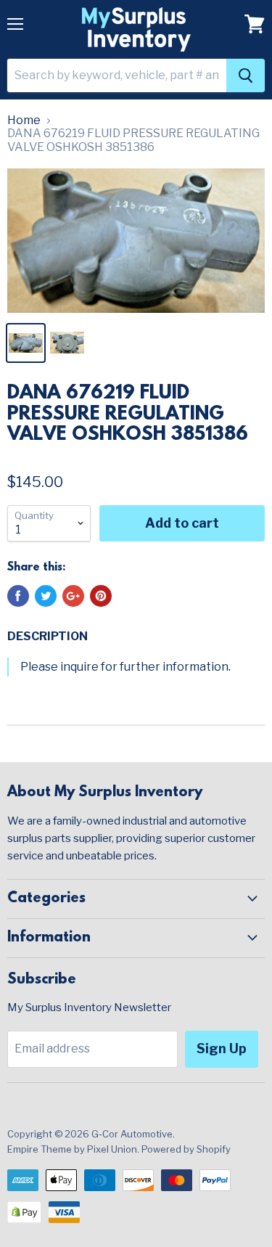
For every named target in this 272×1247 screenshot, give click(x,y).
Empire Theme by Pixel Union (72, 1149)
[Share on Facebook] (18, 596)
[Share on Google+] (73, 596)
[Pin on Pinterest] (101, 596)
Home (24, 120)
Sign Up (222, 1048)
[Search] (245, 75)
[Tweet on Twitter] (46, 596)
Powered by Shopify (186, 1149)
